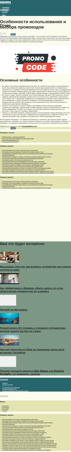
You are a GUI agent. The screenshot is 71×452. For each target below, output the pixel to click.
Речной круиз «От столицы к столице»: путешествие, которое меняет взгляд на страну (26, 157)
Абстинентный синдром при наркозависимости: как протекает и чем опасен (23, 161)
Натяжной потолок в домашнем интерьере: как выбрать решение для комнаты (24, 163)
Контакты (4, 383)
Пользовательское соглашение (11, 387)
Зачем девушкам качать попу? (10, 140)
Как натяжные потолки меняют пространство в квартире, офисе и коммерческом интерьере (28, 173)
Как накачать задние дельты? (10, 142)
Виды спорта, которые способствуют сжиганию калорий (18, 138)
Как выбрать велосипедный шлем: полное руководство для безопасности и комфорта (26, 450)
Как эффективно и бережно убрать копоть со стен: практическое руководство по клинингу (27, 153)
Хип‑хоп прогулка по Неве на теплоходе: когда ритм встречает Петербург (22, 158)
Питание (4, 12)
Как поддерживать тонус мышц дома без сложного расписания (20, 150)
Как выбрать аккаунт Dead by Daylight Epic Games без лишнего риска (22, 166)
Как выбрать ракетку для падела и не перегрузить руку (17, 160)
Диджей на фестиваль (8, 155)
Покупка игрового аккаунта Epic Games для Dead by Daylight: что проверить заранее (26, 168)
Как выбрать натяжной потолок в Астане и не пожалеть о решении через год (23, 169)
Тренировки (5, 406)
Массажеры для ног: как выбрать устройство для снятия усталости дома (22, 152)
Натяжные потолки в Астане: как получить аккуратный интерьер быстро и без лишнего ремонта (29, 445)
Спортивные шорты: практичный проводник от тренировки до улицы (21, 448)
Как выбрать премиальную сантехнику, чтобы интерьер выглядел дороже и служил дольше (28, 171)
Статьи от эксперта (7, 384)
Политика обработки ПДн (9, 389)
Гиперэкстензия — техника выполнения (13, 137)
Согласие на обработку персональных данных (15, 391)
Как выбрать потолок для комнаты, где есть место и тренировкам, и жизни (23, 165)
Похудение (5, 409)
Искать (13, 34)
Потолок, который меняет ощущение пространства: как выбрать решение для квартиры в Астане (29, 443)
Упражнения (5, 407)
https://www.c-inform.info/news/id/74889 (21, 36)
